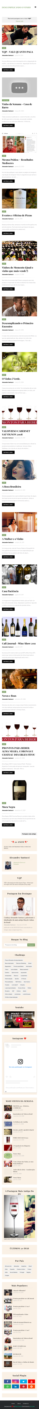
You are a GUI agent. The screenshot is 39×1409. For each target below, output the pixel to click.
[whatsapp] (7, 1386)
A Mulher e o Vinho (12, 538)
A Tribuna (23, 978)
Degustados (8, 966)
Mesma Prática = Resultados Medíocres (17, 161)
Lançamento (24, 975)
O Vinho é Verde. (11, 378)
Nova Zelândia (13, 1272)
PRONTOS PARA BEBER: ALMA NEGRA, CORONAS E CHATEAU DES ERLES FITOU (18, 751)
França (29, 1269)
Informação (29, 966)
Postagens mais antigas (29, 834)
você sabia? (15, 984)
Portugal (22, 1272)
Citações (22, 984)
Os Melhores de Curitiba (20, 1122)
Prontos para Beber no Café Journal (23, 1298)
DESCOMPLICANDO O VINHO (16, 7)
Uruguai (7, 1275)
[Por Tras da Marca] (19, 906)
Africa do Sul (8, 1266)
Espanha (12, 1269)
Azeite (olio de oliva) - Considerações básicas (24, 1170)
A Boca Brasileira (11, 486)
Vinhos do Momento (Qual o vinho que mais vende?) (17, 269)
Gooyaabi (32, 1406)
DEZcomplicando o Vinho (20, 1314)
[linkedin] (15, 1386)
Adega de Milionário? (19, 1290)
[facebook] (7, 1381)
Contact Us (26, 1403)
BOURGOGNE (17, 1354)
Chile (6, 1269)
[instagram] (15, 1381)
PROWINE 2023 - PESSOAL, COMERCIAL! (21, 1107)
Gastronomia (15, 972)
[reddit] (31, 1386)
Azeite (24, 991)
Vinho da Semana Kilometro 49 (22, 1322)
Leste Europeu (26, 994)
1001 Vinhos (18, 981)
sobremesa (17, 994)
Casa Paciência (10, 591)
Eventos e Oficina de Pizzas (17, 215)
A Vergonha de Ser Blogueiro (21, 1146)
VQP (13, 991)
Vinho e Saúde (8, 994)
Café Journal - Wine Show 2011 (19, 643)
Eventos (7, 972)
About (19, 1403)
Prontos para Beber (19, 966)
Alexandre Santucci (7, 55)
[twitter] (23, 1381)
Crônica (18, 991)
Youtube (7, 984)
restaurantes (8, 975)
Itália (6, 1272)
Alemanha (16, 1266)
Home (13, 1403)
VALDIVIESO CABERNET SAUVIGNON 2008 (16, 432)
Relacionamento (24, 969)
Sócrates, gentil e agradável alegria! (23, 1130)
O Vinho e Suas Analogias (11, 997)
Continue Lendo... (8, 70)
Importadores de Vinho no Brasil (22, 1114)
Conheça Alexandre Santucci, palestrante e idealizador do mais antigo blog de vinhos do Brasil (19, 920)
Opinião (17, 978)
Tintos (6, 969)
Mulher (29, 988)
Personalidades (9, 981)
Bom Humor (27, 981)
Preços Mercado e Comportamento (14, 960)
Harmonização (8, 978)
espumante (23, 972)
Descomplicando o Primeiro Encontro (17, 325)
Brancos (16, 975)
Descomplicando (9, 963)
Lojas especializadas (10, 988)
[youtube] (31, 1381)
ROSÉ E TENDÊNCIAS (19, 1346)
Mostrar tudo (19, 21)
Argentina (23, 1266)
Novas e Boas (9, 695)
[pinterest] (23, 1386)
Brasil (29, 963)
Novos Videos (17, 1177)
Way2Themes (18, 1406)
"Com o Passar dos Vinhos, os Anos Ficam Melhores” (23, 1162)
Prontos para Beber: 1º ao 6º (21, 1330)
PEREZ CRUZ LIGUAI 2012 (20, 1138)
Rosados (7, 991)
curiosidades (14, 969)
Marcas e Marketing (21, 963)
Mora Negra (8, 806)
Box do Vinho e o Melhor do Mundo (23, 1362)
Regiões (29, 1272)
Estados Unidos (21, 1269)
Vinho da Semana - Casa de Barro (17, 105)
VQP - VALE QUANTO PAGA (17, 51)
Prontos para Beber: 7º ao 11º (21, 1306)
